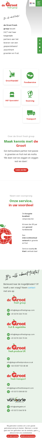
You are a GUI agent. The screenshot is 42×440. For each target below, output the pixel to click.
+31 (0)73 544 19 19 (18, 410)
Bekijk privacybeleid (28, 436)
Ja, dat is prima (12, 436)
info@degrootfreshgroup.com (22, 310)
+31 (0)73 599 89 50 (18, 391)
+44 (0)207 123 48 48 (19, 366)
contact (31, 287)
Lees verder (21, 170)
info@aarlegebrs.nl (17, 407)
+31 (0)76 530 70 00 (18, 314)
